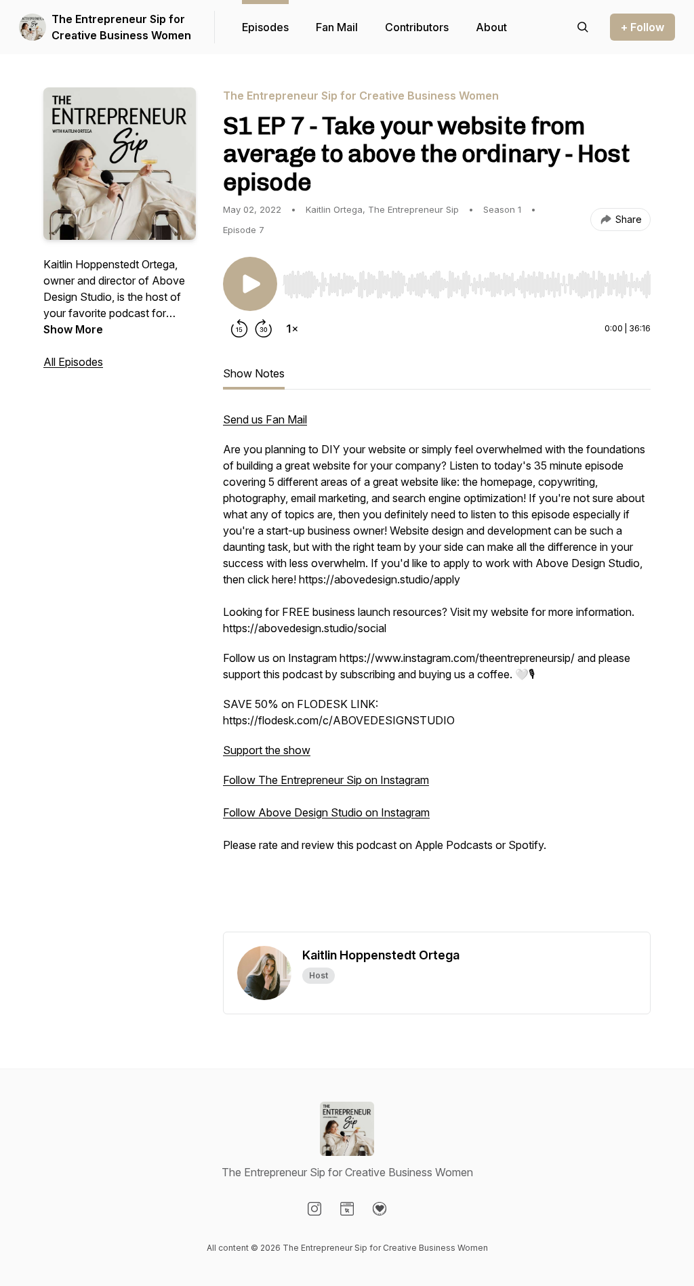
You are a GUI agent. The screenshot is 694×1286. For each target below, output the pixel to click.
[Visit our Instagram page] (314, 1209)
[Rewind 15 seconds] (239, 328)
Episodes (265, 27)
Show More (73, 329)
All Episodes (73, 362)
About (491, 27)
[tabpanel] (437, 671)
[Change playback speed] (292, 328)
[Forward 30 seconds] (263, 328)
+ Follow (642, 27)
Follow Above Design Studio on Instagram (326, 812)
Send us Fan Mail (265, 419)
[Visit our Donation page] (379, 1209)
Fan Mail (337, 27)
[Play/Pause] (250, 284)
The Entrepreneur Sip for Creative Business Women (121, 27)
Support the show (266, 750)
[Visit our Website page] (347, 1209)
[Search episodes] (582, 27)
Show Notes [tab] (254, 373)
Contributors (417, 27)
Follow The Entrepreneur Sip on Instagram (326, 780)
